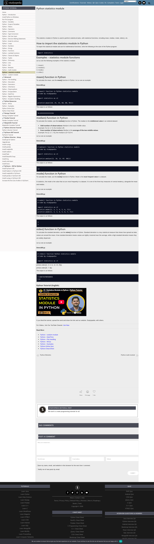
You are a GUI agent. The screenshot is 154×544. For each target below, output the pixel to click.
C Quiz (129, 503)
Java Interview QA (129, 518)
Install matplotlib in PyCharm (11, 173)
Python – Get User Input (9, 36)
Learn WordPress (25, 511)
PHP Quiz (129, 491)
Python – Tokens (7, 27)
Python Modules (45, 355)
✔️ (6, 77)
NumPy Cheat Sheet (77, 520)
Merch (90, 501)
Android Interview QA (129, 524)
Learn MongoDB (25, 528)
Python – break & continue (10, 41)
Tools (80, 503)
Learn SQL (25, 525)
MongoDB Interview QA (129, 536)
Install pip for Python (8, 140)
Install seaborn (6, 152)
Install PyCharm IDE (8, 168)
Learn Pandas (25, 503)
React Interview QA (129, 530)
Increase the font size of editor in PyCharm (15, 180)
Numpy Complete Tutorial (10, 115)
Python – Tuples (7, 58)
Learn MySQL (25, 531)
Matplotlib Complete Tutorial (11, 125)
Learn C (25, 508)
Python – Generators (8, 84)
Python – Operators (8, 29)
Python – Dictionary (8, 60)
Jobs (83, 498)
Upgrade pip (6, 142)
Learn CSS (25, 520)
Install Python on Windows (10, 17)
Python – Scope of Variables (10, 24)
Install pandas (6, 147)
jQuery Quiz (129, 500)
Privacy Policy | (64, 501)
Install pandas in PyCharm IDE (11, 176)
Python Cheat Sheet (8, 111)
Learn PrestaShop (25, 534)
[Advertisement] (17, 200)
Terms (56, 501)
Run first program (7, 19)
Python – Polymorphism (9, 89)
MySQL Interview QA (129, 538)
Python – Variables (8, 22)
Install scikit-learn (7, 161)
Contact (77, 498)
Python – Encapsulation (9, 91)
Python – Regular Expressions (11, 96)
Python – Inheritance (8, 87)
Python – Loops (7, 43)
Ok (120, 541)
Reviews (84, 501)
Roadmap (96, 501)
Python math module (128, 355)
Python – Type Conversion (10, 34)
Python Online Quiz (8, 108)
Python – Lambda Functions (10, 53)
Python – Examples (8, 106)
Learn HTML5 (24, 517)
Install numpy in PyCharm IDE (11, 178)
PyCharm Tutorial (7, 135)
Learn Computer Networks (25, 537)
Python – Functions (8, 51)
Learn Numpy (24, 500)
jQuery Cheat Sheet (77, 532)
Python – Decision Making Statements (13, 39)
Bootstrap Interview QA (129, 527)
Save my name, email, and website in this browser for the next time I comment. (64, 465)
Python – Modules (7, 67)
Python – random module (10, 75)
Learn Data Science (25, 497)
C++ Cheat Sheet (77, 529)
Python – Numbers (8, 46)
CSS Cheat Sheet (77, 534)
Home (4, 12)
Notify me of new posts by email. (49, 469)
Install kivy (5, 159)
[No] (152, 541)
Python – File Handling (9, 79)
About (72, 498)
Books (75, 503)
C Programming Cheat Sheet (77, 526)
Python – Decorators (8, 82)
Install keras (6, 164)
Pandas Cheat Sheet (77, 523)
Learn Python (25, 494)
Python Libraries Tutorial (9, 130)
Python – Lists (6, 63)
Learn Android (25, 523)
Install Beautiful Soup (8, 156)
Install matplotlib (7, 149)
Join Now (66, 325)
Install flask (5, 154)
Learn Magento (25, 514)
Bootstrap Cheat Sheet (77, 537)
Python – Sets (6, 65)
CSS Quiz (129, 497)
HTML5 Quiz (129, 508)
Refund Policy (75, 501)
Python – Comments (8, 31)
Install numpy (6, 144)
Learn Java (25, 491)
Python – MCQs (7, 103)
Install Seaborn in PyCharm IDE (11, 171)
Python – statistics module (11, 72)
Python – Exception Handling (11, 99)
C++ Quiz (129, 506)
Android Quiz (129, 494)
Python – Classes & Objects (10, 55)
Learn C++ (25, 506)
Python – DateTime (8, 94)
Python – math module (9, 70)
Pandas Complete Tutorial (10, 120)
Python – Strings (7, 48)
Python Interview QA (129, 521)
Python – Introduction (9, 14)
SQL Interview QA (129, 533)
